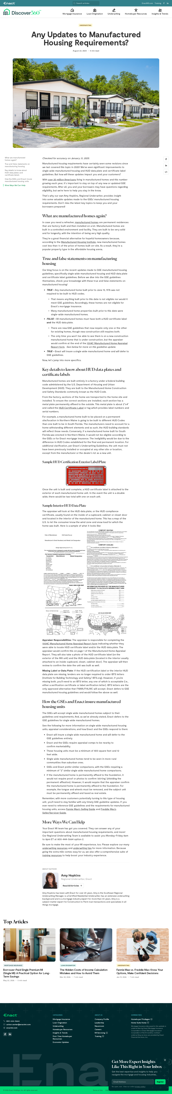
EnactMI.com (147, 3)
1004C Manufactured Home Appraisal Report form (69, 643)
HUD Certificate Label (71, 407)
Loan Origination (60, 1022)
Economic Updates (61, 1042)
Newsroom (99, 1026)
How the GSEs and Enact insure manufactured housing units (18, 180)
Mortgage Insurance (61, 1019)
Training (158, 3)
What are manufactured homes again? (15, 158)
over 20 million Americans (62, 179)
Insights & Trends (60, 1033)
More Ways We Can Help (15, 185)
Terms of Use (98, 1090)
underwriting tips (82, 848)
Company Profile (102, 1019)
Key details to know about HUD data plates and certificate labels (16, 172)
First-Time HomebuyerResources (62, 1037)
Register (160, 1082)
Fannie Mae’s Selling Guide (80, 809)
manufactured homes (86, 222)
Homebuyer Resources (62, 1029)
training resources (52, 855)
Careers (98, 1029)
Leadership (99, 1022)
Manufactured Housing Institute (78, 241)
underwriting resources (55, 848)
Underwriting (85, 25)
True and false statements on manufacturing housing (17, 165)
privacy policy (140, 1086)
